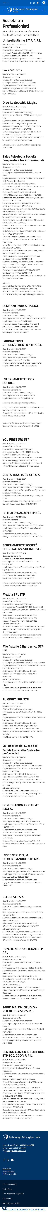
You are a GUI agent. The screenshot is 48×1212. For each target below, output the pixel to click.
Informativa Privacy (10, 1184)
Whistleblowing (9, 1171)
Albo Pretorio (7, 1198)
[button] (6, 3)
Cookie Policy (7, 1189)
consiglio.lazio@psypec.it (16, 1150)
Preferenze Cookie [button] (10, 1174)
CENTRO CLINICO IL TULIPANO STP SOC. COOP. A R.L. (24, 1209)
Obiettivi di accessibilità (11, 1203)
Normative (7, 1168)
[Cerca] (43, 10)
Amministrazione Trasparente (13, 1193)
